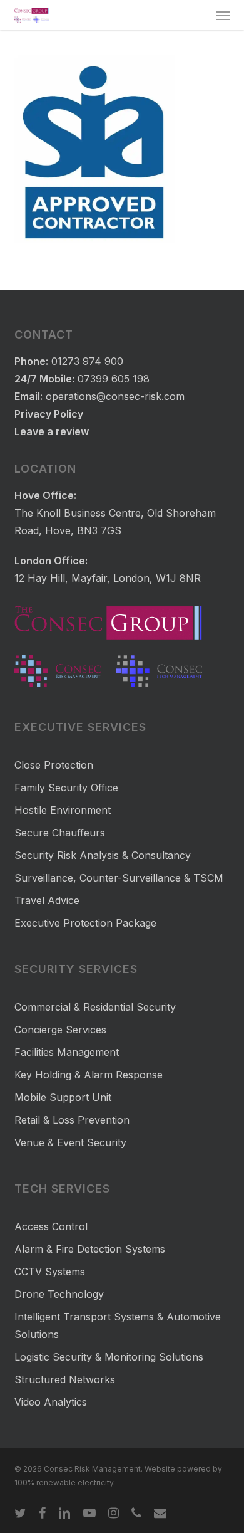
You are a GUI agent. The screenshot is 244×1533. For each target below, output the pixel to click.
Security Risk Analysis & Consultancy (102, 855)
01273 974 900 (87, 361)
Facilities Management (66, 1052)
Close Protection (53, 765)
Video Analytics (50, 1402)
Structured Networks (64, 1379)
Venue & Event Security (70, 1142)
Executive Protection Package (85, 923)
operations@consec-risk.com (115, 396)
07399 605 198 (114, 378)
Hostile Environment (62, 810)
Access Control (51, 1226)
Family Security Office (66, 787)
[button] (223, 15)
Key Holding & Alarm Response (88, 1074)
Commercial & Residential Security (95, 1007)
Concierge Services (60, 1029)
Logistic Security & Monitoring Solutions (108, 1357)
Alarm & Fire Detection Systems (89, 1249)
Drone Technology (59, 1294)
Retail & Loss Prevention (72, 1120)
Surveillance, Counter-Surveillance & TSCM (118, 878)
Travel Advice (46, 900)
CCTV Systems (49, 1271)
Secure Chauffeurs (59, 832)
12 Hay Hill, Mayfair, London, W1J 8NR (107, 578)
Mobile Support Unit (62, 1097)
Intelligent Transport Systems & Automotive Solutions (117, 1325)
